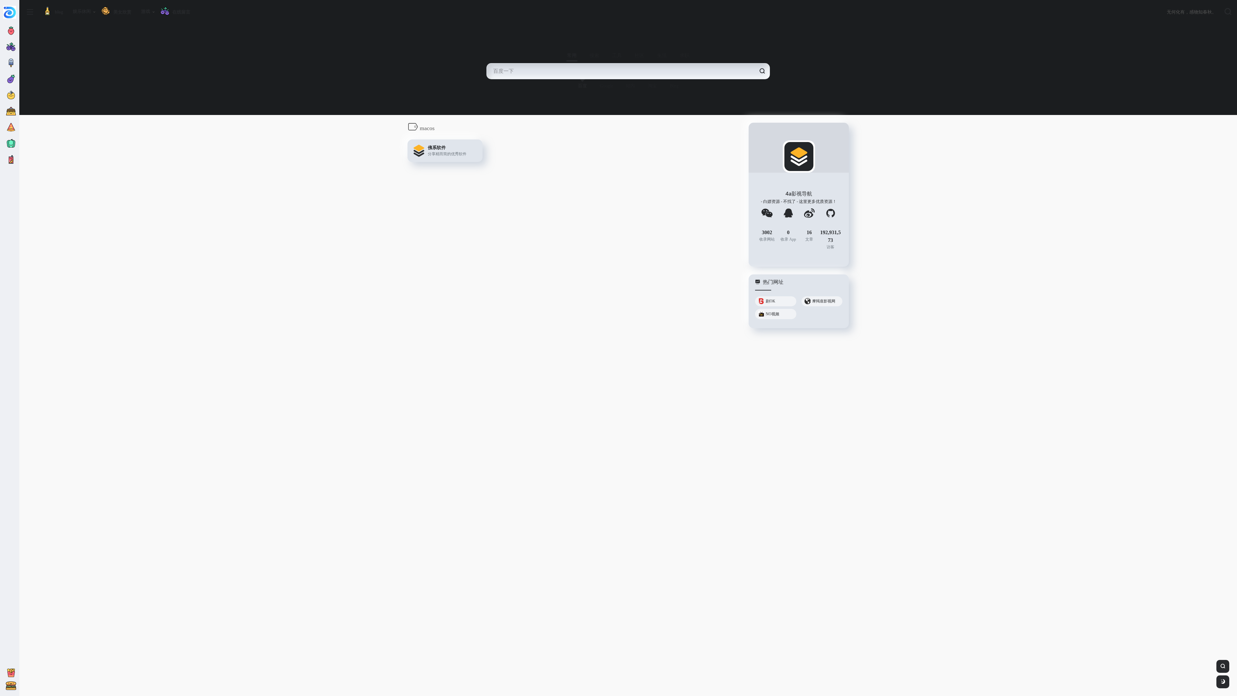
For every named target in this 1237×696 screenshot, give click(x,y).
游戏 (145, 11)
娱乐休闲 (82, 11)
